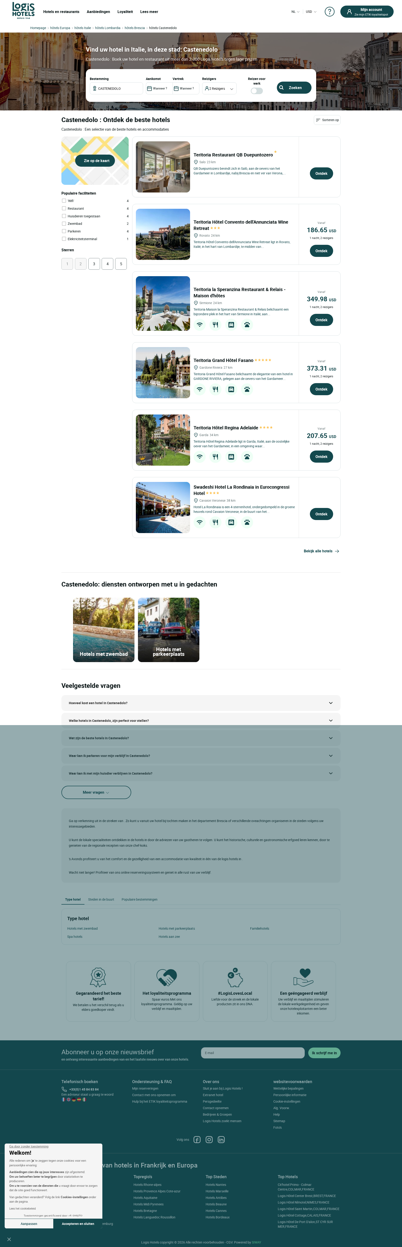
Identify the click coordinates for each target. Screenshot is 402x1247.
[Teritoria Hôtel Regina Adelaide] (163, 440)
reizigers (209, 78)
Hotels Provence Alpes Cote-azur (157, 1191)
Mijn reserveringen (145, 1088)
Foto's (277, 1127)
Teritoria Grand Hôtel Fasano (224, 360)
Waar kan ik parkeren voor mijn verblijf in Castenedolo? (109, 755)
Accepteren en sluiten (78, 1223)
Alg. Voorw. (281, 1108)
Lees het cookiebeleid (22, 1208)
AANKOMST (153, 78)
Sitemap (279, 1121)
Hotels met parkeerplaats (177, 928)
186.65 (321, 229)
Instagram (209, 1139)
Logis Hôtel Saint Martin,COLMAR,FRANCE (308, 1209)
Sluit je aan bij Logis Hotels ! (223, 1088)
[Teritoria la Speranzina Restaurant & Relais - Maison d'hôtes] (163, 303)
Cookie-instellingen (286, 1101)
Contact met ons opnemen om (154, 1095)
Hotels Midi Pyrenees (149, 1204)
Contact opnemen (216, 1108)
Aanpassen (29, 1223)
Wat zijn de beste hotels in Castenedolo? (99, 738)
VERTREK (178, 78)
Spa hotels (74, 936)
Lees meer (149, 11)
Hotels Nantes (216, 1184)
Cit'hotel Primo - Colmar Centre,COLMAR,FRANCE (296, 1186)
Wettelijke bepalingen (288, 1088)
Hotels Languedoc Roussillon (154, 1217)
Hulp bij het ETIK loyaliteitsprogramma (159, 1101)
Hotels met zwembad (82, 928)
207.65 (321, 435)
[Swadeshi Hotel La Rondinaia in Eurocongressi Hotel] (163, 507)
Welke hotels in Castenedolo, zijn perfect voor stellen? (109, 720)
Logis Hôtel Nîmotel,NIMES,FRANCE (303, 1202)
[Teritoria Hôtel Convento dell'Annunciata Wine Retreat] (163, 234)
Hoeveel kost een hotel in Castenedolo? (98, 703)
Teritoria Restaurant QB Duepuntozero (234, 155)
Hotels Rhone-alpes (147, 1184)
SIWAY (256, 1242)
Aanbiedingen (98, 11)
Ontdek (321, 173)
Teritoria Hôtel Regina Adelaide (226, 428)
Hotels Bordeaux (218, 1217)
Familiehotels (259, 928)
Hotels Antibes (216, 1197)
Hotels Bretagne (145, 1210)
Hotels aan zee (169, 936)
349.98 (321, 298)
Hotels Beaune (216, 1204)
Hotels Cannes (216, 1210)
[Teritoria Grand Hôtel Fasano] (163, 372)
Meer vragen (94, 792)
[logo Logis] (23, 10)
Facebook (197, 1139)
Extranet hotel (213, 1095)
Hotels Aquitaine (145, 1197)
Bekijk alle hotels (318, 551)
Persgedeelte (212, 1101)
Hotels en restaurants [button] (61, 11)
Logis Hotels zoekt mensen (222, 1121)
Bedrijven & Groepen (217, 1114)
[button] (9, 1239)
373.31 (321, 368)
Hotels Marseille (217, 1191)
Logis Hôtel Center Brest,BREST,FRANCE (307, 1196)
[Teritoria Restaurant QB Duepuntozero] (163, 166)
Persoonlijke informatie (289, 1095)
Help (276, 1114)
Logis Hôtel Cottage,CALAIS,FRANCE (304, 1215)
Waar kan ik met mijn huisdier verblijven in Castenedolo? (110, 773)
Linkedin (221, 1139)
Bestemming (99, 78)
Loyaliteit (125, 11)
